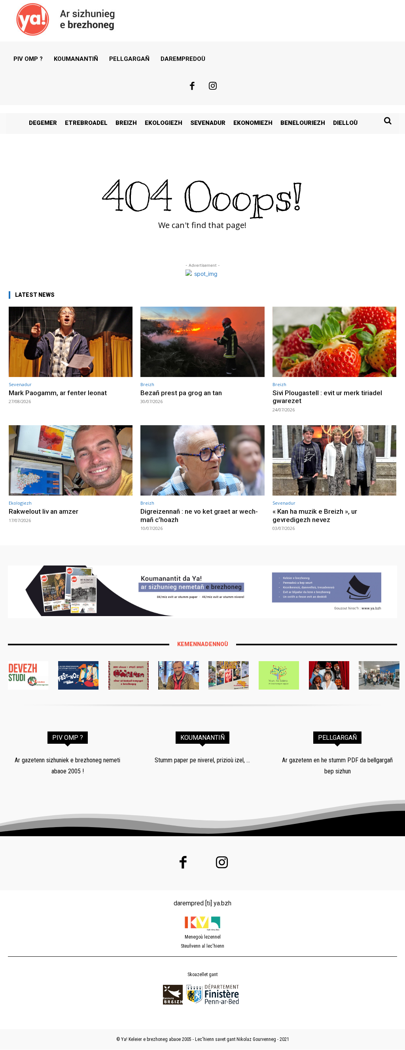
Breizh (147, 384)
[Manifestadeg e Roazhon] (228, 675)
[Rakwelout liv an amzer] (70, 460)
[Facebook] (192, 86)
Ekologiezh (20, 503)
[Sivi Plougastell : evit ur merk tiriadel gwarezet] (334, 342)
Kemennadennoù (202, 644)
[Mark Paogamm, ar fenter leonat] (70, 342)
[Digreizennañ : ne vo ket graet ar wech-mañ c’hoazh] (202, 460)
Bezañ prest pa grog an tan (181, 393)
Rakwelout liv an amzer (43, 511)
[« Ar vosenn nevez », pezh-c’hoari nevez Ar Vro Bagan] (329, 675)
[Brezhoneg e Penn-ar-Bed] (78, 675)
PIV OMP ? (67, 737)
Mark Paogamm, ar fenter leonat (58, 393)
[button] (387, 120)
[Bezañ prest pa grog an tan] (202, 342)
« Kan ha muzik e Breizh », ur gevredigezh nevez (315, 515)
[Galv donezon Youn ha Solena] (279, 675)
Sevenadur (20, 384)
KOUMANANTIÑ (202, 737)
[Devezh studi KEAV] (28, 675)
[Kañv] (178, 675)
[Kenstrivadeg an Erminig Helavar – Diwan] (379, 675)
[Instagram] (213, 86)
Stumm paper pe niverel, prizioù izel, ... (202, 760)
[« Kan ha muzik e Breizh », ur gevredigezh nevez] (334, 460)
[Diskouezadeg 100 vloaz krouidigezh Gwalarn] (128, 675)
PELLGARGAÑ (337, 737)
